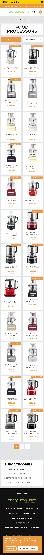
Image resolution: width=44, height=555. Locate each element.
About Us (14, 513)
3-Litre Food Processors (18, 482)
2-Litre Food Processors (18, 478)
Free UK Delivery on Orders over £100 (22, 6)
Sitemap (35, 528)
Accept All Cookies (28, 548)
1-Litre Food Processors (18, 473)
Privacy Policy (22, 523)
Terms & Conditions (22, 518)
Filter (11, 39)
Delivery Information (16, 528)
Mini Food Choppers (15, 469)
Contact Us (29, 513)
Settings (11, 548)
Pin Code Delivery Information (22, 508)
